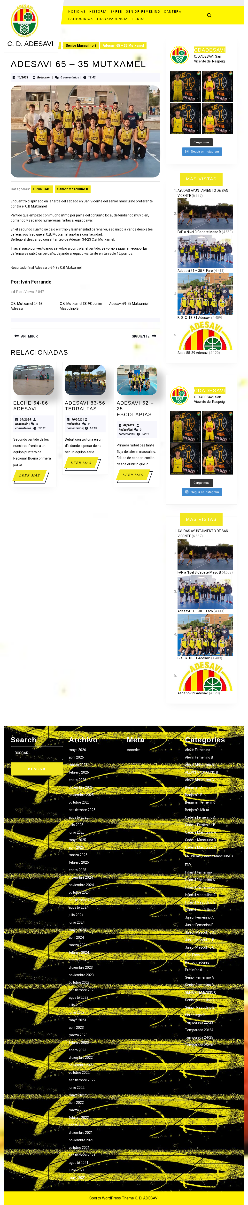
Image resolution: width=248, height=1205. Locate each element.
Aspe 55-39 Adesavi (193, 353)
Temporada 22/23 (199, 1022)
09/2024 (25, 419)
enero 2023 (77, 1050)
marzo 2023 (78, 1035)
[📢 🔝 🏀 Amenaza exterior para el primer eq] (185, 86)
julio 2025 (76, 825)
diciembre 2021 (81, 1133)
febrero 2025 (79, 862)
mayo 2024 (77, 930)
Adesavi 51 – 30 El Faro (195, 271)
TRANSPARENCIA (112, 19)
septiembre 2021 (82, 1155)
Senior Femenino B (199, 985)
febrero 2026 (79, 772)
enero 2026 (77, 780)
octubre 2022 (79, 1073)
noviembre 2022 (81, 1065)
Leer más (33, 477)
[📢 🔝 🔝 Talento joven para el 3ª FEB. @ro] (185, 118)
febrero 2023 (79, 1042)
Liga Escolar (194, 955)
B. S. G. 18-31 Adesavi (194, 318)
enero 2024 (77, 960)
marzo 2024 (78, 945)
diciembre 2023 (81, 967)
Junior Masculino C (199, 947)
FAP (188, 865)
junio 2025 (77, 832)
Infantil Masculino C (200, 910)
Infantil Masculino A (200, 895)
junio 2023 (77, 1012)
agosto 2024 (78, 907)
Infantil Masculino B (200, 902)
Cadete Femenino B (200, 825)
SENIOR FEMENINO (143, 11)
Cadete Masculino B (200, 840)
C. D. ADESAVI (30, 43)
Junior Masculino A (199, 932)
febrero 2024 (79, 952)
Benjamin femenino (200, 802)
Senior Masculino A (200, 1000)
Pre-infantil (193, 970)
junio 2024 (77, 922)
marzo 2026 (78, 765)
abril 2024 (76, 937)
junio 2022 (77, 1088)
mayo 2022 (77, 1095)
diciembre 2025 (81, 787)
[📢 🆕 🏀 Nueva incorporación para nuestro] (217, 118)
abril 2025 (76, 847)
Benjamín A (193, 787)
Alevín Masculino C (199, 780)
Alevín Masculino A (199, 765)
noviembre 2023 (81, 975)
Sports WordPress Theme (111, 1198)
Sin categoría (195, 1015)
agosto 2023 (78, 997)
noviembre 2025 (81, 795)
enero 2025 (77, 870)
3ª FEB (116, 11)
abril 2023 (76, 1027)
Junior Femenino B (199, 925)
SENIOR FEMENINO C (200, 992)
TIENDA (138, 19)
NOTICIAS (77, 11)
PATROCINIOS (80, 19)
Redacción (44, 77)
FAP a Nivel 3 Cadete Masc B (199, 232)
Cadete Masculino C (200, 847)
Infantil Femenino (198, 872)
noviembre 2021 (81, 1140)
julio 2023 (76, 1005)
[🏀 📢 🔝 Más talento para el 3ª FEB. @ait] (217, 86)
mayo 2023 (77, 1020)
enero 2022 (77, 1125)
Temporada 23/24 (199, 1030)
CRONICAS (41, 189)
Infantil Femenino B (200, 887)
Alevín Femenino (197, 750)
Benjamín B (193, 795)
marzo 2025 (78, 855)
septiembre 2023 (82, 990)
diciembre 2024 (81, 877)
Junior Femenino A (199, 917)
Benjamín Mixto (197, 810)
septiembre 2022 (82, 1080)
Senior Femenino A (199, 977)
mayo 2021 (77, 1178)
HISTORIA (98, 11)
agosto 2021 (78, 1163)
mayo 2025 (77, 840)
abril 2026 (76, 757)
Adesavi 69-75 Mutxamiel (128, 304)
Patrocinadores (197, 962)
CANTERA (172, 11)
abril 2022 (76, 1103)
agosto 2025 (78, 817)
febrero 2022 (79, 1118)
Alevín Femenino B (199, 757)
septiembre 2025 (82, 810)
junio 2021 (77, 1170)
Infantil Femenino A (200, 880)
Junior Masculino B (199, 940)
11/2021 (22, 77)
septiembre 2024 (82, 900)
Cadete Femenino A (200, 817)
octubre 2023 (79, 982)
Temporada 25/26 (199, 1045)
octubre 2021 (79, 1148)
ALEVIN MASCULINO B (201, 772)
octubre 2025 (79, 802)
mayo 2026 (77, 750)
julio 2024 (76, 915)
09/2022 (128, 425)
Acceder (133, 750)
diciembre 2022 (81, 1057)
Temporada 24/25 (199, 1037)
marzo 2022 (78, 1110)
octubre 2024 (79, 892)
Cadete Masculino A (200, 832)
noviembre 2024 (81, 885)
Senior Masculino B (81, 45)
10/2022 (77, 419)
